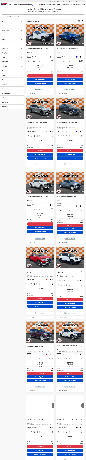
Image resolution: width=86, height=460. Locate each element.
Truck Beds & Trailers (67, 4)
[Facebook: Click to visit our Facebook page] (32, 5)
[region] (40, 72)
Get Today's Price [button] (40, 79)
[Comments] (52, 61)
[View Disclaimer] (40, 61)
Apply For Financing (40, 83)
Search (78, 16)
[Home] (39, 4)
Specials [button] (59, 4)
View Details (40, 76)
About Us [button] (83, 4)
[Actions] (52, 49)
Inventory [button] (43, 4)
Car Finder (48, 4)
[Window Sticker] (82, 61)
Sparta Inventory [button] (76, 4)
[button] (53, 35)
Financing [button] (54, 4)
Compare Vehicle (33, 93)
